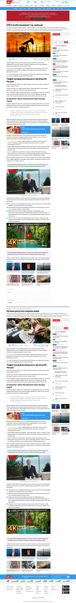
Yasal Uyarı (51, 601)
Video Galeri (46, 588)
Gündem (21, 5)
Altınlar (25, 8)
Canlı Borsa (15, 8)
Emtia (58, 8)
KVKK (41, 601)
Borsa (44, 8)
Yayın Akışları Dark (19, 588)
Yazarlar (53, 5)
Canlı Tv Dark (18, 586)
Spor (32, 5)
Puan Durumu (38, 581)
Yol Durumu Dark (10, 588)
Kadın (36, 5)
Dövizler (20, 8)
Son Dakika (9, 5)
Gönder (10, 302)
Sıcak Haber (46, 593)
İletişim (29, 601)
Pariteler (33, 8)
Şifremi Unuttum (54, 589)
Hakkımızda (25, 601)
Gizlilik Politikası (33, 601)
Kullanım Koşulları (45, 601)
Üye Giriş (53, 586)
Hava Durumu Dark (10, 586)
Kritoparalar (39, 8)
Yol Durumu (58, 581)
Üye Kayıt (53, 588)
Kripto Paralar (66, 581)
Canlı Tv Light (9, 589)
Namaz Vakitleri (14, 581)
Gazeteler (59, 5)
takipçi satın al (19, 593)
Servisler (15, 5)
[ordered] (21, 302)
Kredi (62, 8)
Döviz (54, 8)
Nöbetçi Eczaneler (19, 589)
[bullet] (22, 302)
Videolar (48, 5)
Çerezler (38, 601)
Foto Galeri (41, 5)
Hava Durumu (30, 581)
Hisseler (29, 8)
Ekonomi (27, 5)
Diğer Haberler (49, 8)
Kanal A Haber (9, 22)
